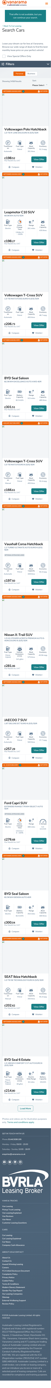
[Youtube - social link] (20, 1162)
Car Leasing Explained (11, 1238)
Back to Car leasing (12, 26)
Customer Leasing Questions (14, 1223)
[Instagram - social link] (10, 1162)
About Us (6, 1258)
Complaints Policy (9, 1274)
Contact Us (7, 1261)
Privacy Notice (8, 1277)
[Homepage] (14, 3)
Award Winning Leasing (12, 1264)
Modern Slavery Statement (13, 1287)
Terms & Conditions (10, 1284)
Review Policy (8, 1304)
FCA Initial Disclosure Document (16, 1271)
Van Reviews (7, 1216)
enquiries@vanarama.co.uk (13, 1154)
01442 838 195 (14, 1139)
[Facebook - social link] (4, 1162)
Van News (6, 1219)
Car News (6, 1242)
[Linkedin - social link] (15, 1162)
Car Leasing (7, 1235)
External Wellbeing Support (14, 1300)
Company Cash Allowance (13, 1245)
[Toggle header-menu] (47, 3)
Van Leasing (7, 1206)
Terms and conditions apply (20, 1122)
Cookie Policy (8, 1281)
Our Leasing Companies (12, 1294)
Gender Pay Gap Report (12, 1290)
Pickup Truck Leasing (11, 1209)
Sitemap (5, 1297)
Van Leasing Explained (12, 1213)
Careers (5, 1267)
